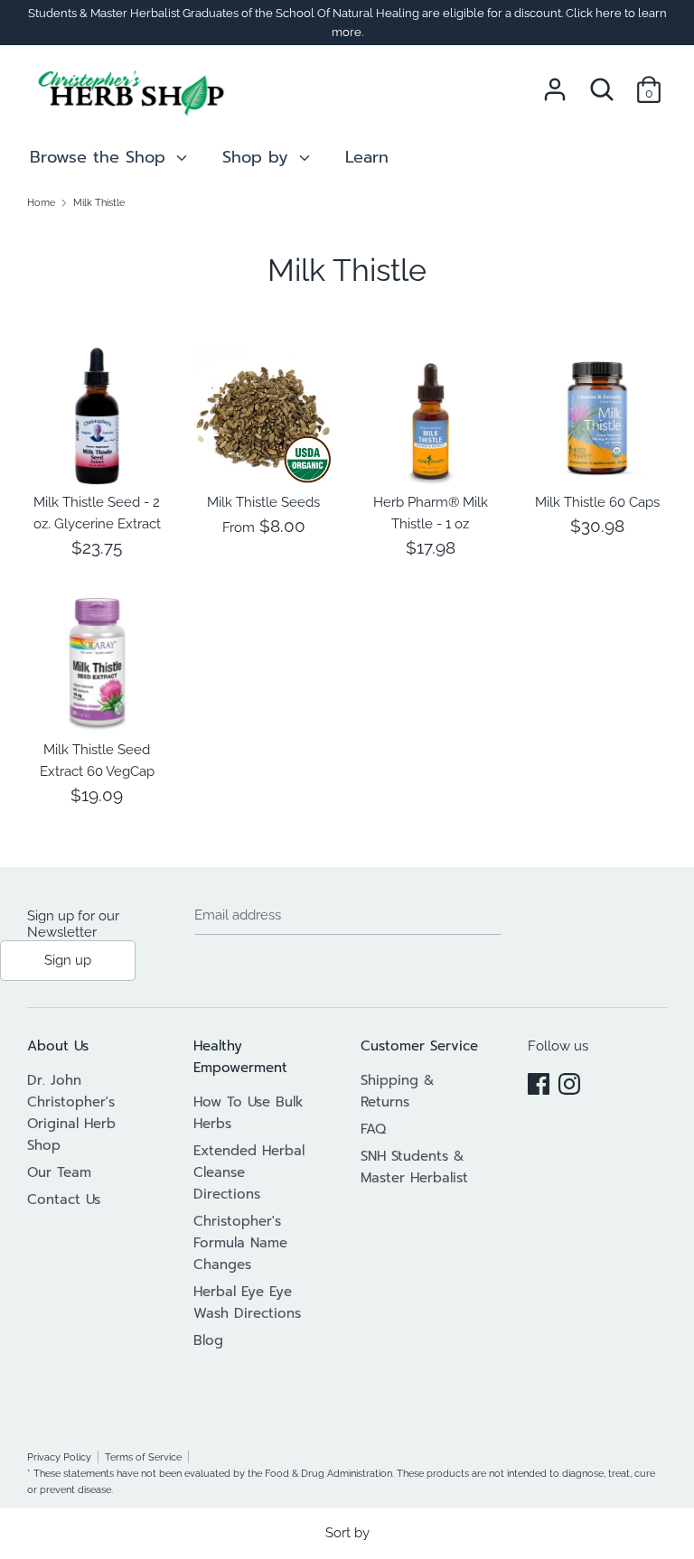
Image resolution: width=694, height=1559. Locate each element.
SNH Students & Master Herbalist (414, 1167)
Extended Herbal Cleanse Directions (249, 1172)
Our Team (59, 1172)
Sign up (67, 960)
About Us (58, 1046)
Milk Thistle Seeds (263, 502)
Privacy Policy (59, 1457)
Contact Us (63, 1199)
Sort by (347, 1533)
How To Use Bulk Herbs (248, 1113)
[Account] (555, 82)
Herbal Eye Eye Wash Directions (247, 1302)
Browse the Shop (101, 157)
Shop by (258, 157)
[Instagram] (569, 1081)
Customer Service (419, 1046)
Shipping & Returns (398, 1091)
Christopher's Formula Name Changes (240, 1242)
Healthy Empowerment (240, 1057)
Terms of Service (143, 1457)
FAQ (373, 1129)
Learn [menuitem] (367, 157)
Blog (208, 1340)
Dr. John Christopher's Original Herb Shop (71, 1112)
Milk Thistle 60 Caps (597, 502)
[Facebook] (538, 1081)
